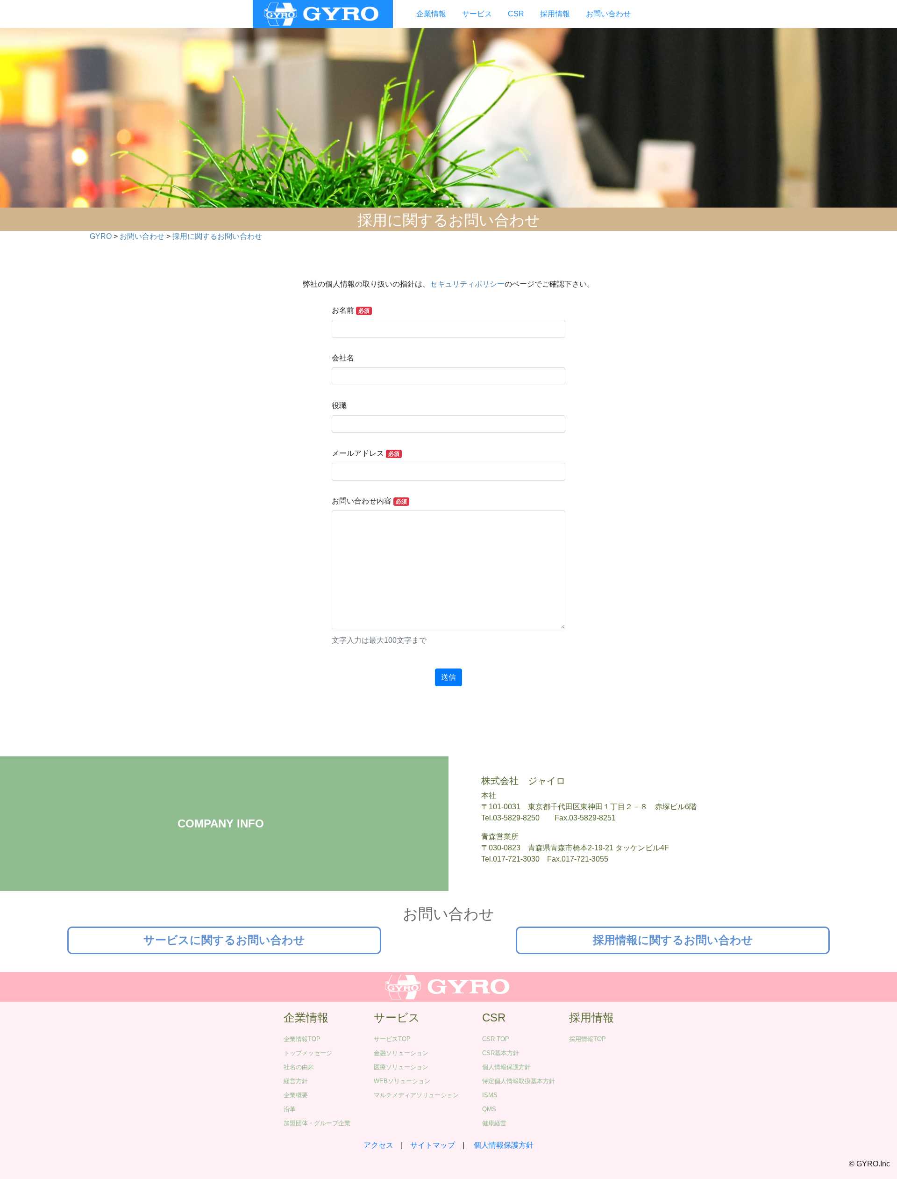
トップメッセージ (308, 1053)
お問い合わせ (608, 14)
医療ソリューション (401, 1067)
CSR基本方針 (500, 1053)
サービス (477, 14)
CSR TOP (495, 1038)
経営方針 (296, 1081)
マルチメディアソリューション (416, 1095)
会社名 (343, 358)
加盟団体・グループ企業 (317, 1123)
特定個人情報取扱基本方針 (518, 1081)
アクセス (378, 1145)
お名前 (351, 310)
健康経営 (494, 1123)
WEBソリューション (402, 1081)
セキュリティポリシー (467, 284)
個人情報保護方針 (506, 1067)
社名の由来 (299, 1067)
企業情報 (431, 14)
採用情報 (555, 14)
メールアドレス (365, 453)
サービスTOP (392, 1038)
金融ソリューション (401, 1053)
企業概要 (296, 1095)
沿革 (290, 1109)
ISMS (490, 1095)
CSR (516, 14)
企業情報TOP (302, 1038)
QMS (489, 1109)
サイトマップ (432, 1145)
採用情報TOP (587, 1038)
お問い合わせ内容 (379, 570)
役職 (339, 406)
